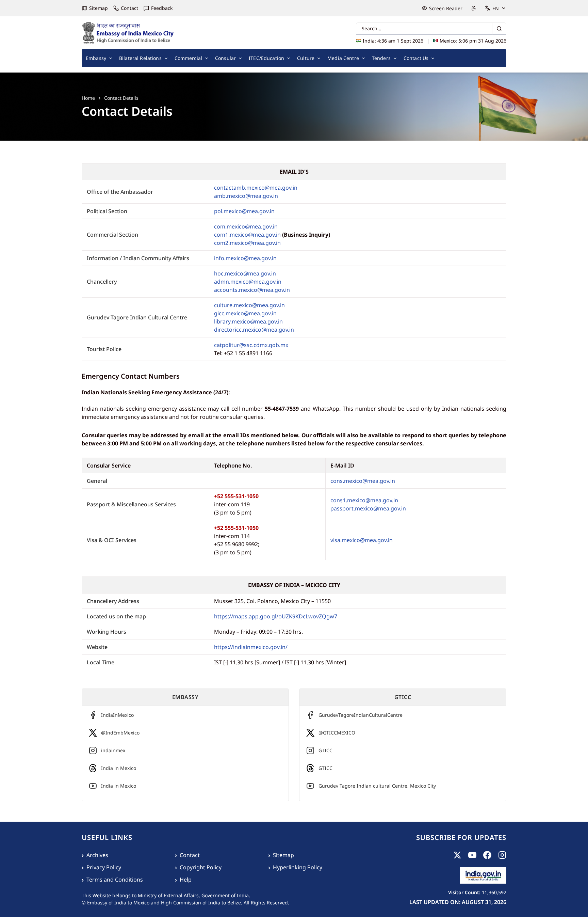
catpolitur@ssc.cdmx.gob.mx (251, 345)
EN (495, 8)
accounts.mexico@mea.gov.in (252, 290)
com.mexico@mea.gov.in (246, 226)
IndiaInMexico (117, 715)
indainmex (113, 750)
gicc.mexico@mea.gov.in (245, 313)
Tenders (381, 58)
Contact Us (416, 58)
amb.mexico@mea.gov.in (246, 196)
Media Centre (343, 58)
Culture (305, 58)
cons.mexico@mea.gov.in (362, 481)
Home (88, 98)
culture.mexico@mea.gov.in (249, 305)
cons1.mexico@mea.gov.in (364, 500)
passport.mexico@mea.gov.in (368, 508)
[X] (457, 855)
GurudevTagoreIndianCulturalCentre (360, 715)
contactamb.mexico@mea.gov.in (255, 187)
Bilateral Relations (140, 58)
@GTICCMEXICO (336, 732)
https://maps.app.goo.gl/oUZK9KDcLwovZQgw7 (276, 616)
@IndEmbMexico (120, 732)
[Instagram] (502, 855)
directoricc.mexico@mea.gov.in (254, 329)
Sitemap (98, 8)
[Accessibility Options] (473, 8)
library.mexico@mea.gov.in (248, 321)
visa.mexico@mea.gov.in (361, 540)
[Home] (128, 33)
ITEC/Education (266, 58)
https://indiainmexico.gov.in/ (251, 647)
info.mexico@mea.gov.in (245, 258)
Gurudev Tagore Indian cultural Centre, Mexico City (377, 785)
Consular (225, 58)
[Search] (499, 28)
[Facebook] (487, 855)
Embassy (96, 58)
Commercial (188, 58)
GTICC (325, 750)
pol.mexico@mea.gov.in (244, 211)
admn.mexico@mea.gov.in (247, 281)
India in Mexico (118, 768)
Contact (129, 8)
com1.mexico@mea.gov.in (247, 234)
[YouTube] (472, 855)
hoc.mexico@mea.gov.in (245, 273)
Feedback (162, 8)
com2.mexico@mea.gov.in (247, 243)
